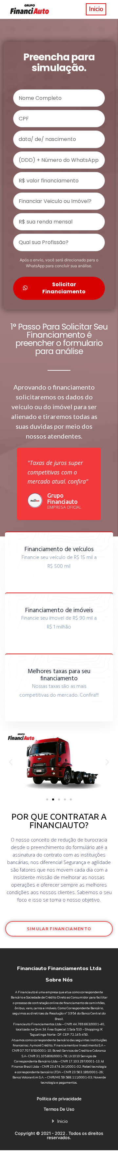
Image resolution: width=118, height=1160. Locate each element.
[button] (11, 762)
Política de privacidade (59, 1098)
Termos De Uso (59, 1109)
